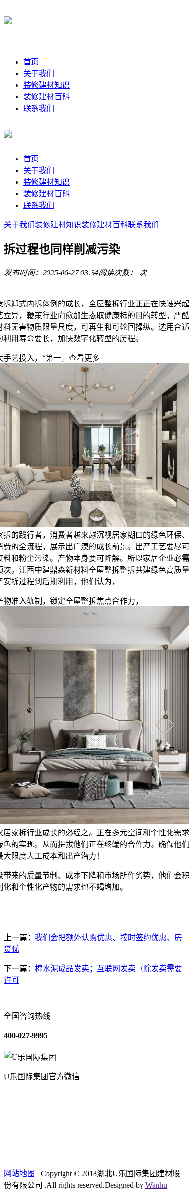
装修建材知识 (46, 85)
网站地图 (19, 1173)
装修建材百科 (46, 97)
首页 (31, 62)
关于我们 (38, 73)
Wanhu (156, 1185)
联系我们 (38, 108)
